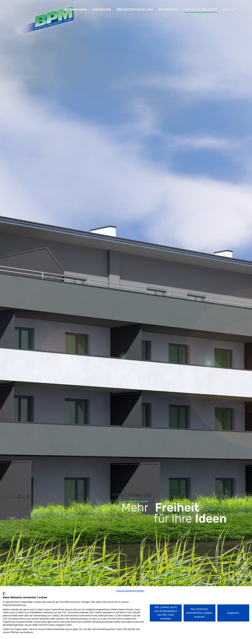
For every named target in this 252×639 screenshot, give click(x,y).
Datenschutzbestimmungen (130, 590)
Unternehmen (75, 9)
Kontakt (230, 9)
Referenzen (169, 9)
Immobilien (102, 9)
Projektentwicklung (135, 9)
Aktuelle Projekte (201, 9)
